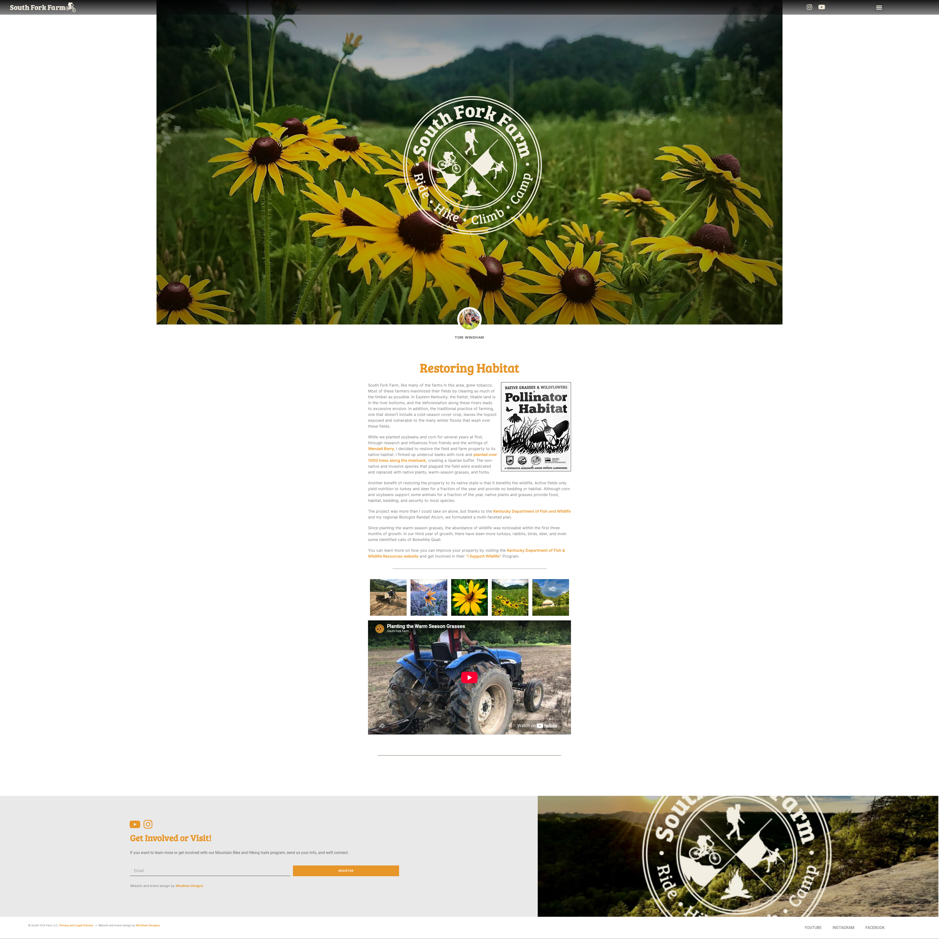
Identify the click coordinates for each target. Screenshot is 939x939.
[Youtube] (821, 7)
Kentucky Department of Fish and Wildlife (532, 511)
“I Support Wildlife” (483, 556)
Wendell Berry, (381, 448)
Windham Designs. (190, 886)
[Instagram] (809, 7)
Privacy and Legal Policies (76, 925)
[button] (879, 7)
